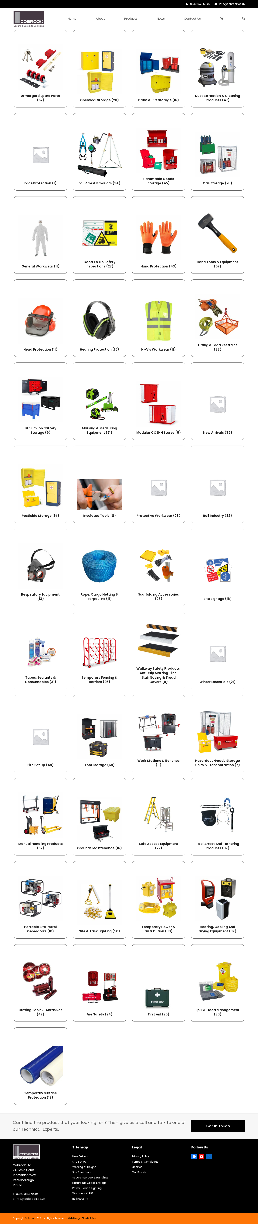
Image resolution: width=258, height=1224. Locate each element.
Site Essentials (81, 1172)
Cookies (137, 1167)
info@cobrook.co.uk (232, 4)
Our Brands (139, 1172)
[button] (221, 18)
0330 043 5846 (200, 4)
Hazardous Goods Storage (89, 1183)
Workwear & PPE (82, 1193)
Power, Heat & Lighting (87, 1188)
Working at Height (84, 1167)
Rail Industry (80, 1199)
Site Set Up (79, 1162)
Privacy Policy (141, 1156)
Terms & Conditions (145, 1162)
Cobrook (30, 1218)
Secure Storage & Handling (90, 1177)
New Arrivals (80, 1156)
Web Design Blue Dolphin (82, 1218)
